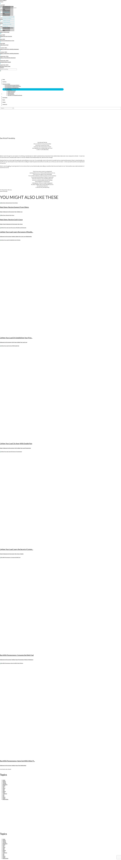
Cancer (4, 782)
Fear (3, 787)
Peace (4, 797)
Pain (3, 796)
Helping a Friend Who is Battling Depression (9, 49)
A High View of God (4, 45)
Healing (4, 791)
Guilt (4, 790)
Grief (4, 789)
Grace (4, 788)
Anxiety (4, 781)
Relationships (5, 799)
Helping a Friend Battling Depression (8, 57)
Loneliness (5, 793)
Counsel (4, 783)
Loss (3, 794)
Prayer (4, 798)
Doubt (4, 785)
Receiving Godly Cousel (5, 66)
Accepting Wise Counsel (5, 62)
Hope (4, 792)
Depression (5, 784)
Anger (4, 780)
